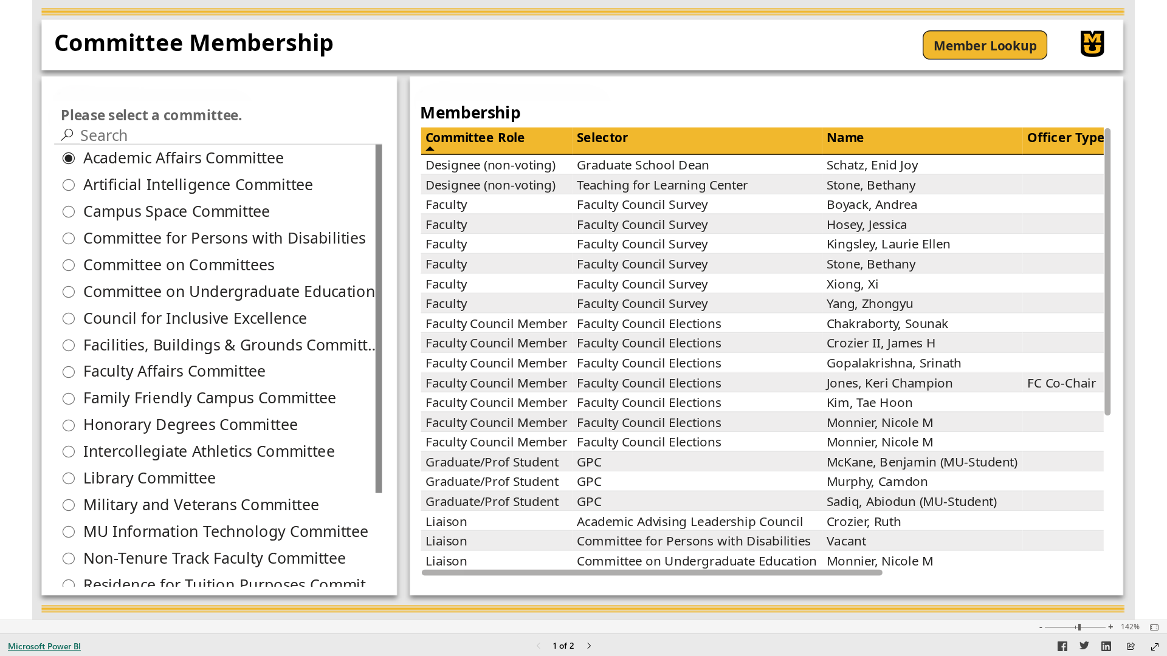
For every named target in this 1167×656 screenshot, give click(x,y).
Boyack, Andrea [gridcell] (872, 203)
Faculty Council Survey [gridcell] (642, 203)
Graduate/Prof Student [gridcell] (492, 461)
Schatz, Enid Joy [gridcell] (872, 164)
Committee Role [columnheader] (475, 136)
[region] (583, 310)
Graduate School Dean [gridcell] (643, 164)
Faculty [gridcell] (446, 203)
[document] (316, 45)
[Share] (1130, 647)
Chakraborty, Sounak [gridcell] (888, 322)
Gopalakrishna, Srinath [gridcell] (894, 362)
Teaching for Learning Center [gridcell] (662, 184)
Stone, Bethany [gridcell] (871, 184)
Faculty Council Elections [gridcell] (649, 322)
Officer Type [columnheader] (1066, 136)
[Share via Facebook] (1062, 648)
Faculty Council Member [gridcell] (496, 322)
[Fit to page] (1151, 627)
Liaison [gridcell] (446, 520)
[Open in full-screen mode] (1155, 647)
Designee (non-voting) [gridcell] (490, 164)
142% (1130, 627)
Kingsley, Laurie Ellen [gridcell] (889, 243)
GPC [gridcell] (589, 461)
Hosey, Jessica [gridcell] (867, 223)
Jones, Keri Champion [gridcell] (890, 382)
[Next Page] (589, 646)
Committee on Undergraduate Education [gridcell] (697, 560)
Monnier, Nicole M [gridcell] (880, 421)
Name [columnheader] (845, 136)
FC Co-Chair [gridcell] (1061, 382)
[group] (317, 45)
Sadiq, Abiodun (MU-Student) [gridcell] (912, 500)
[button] (985, 45)
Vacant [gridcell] (846, 539)
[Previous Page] (538, 646)
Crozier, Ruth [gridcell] (864, 520)
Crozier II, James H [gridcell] (881, 342)
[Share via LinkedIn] (1106, 648)
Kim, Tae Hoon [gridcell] (870, 401)
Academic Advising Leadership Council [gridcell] (690, 520)
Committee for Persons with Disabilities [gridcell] (694, 539)
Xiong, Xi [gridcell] (853, 283)
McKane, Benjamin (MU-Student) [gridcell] (922, 461)
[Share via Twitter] (1084, 648)
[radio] (218, 158)
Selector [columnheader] (602, 136)
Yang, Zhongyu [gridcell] (870, 302)
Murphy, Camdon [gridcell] (877, 481)
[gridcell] (1066, 165)
